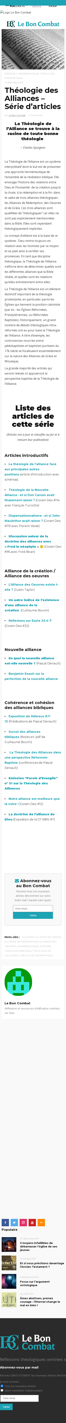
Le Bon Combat (17, 115)
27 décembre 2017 (29, 1238)
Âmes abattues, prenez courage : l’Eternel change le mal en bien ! (40, 1302)
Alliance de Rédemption (21, 941)
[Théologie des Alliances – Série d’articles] (33, 982)
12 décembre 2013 (14, 82)
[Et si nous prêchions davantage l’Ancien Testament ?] (9, 1262)
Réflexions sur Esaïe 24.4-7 (30, 620)
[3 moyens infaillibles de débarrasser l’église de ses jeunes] (9, 1244)
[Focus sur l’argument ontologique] (9, 1281)
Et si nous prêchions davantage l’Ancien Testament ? (42, 1265)
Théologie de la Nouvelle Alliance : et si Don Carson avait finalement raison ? (29, 495)
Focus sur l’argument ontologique (35, 1283)
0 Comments (35, 115)
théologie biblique (18, 950)
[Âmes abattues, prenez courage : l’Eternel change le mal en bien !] (9, 1299)
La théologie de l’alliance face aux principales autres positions (30, 469)
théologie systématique (36, 955)
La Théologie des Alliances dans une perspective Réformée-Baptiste (33, 757)
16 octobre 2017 (28, 1258)
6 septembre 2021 (29, 1277)
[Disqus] (33, 1065)
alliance (28, 937)
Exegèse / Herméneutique (22, 73)
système (45, 946)
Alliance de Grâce (48, 937)
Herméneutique (28, 946)
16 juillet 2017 (27, 1293)
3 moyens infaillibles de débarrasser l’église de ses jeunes (38, 1246)
